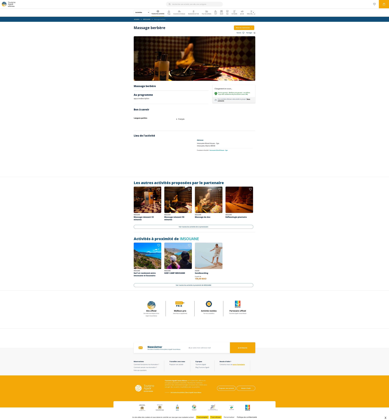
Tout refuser (216, 417)
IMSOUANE (146, 19)
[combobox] (194, 4)
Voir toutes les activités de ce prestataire (193, 227)
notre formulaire (239, 364)
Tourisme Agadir (201, 364)
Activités (136, 19)
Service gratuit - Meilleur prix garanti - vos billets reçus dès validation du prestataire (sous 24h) (234, 93)
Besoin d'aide (246, 388)
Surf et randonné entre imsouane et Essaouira (145, 274)
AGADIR (197, 270)
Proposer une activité (176, 364)
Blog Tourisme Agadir (202, 367)
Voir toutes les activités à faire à (179, 392)
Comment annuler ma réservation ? (145, 367)
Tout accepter (202, 417)
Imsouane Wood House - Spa (218, 150)
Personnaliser (229, 417)
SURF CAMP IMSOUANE (174, 273)
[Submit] (170, 4)
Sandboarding (201, 273)
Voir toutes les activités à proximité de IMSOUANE (193, 285)
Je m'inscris (242, 348)
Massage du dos (202, 217)
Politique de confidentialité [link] (247, 417)
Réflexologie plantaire (236, 217)
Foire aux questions (140, 370)
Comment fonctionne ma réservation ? (146, 364)
